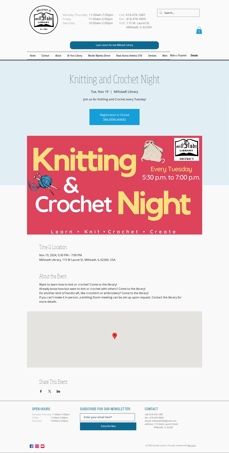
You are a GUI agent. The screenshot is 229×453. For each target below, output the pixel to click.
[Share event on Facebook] (41, 391)
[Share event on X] (49, 391)
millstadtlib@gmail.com (164, 420)
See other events (114, 119)
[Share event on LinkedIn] (58, 391)
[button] (199, 30)
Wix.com (192, 445)
